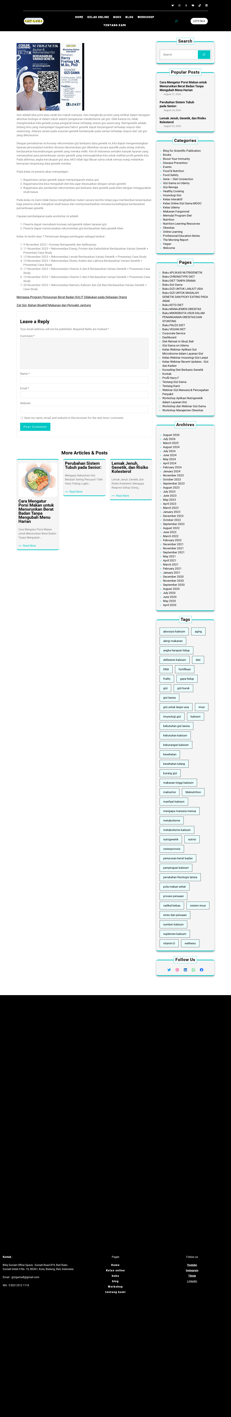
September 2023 (174, 483)
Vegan (167, 244)
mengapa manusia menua (179, 811)
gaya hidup (187, 678)
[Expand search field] (176, 21)
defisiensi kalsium (174, 660)
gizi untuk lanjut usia (176, 707)
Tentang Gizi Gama (174, 382)
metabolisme (171, 820)
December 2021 (173, 544)
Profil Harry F (170, 378)
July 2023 (169, 491)
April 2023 (169, 503)
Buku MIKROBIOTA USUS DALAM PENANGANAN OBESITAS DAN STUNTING (183, 317)
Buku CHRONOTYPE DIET (178, 276)
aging (198, 631)
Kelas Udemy (171, 207)
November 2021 (173, 548)
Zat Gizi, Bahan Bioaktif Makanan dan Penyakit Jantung (54, 305)
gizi (165, 688)
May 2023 (169, 499)
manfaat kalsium (173, 801)
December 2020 (173, 576)
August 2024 (171, 447)
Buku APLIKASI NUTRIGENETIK (182, 272)
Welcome (169, 248)
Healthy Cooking (173, 191)
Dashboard (169, 337)
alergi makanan (173, 641)
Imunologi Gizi (172, 195)
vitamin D (169, 943)
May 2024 (169, 459)
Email (24, 388)
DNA (166, 669)
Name (25, 373)
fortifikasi (185, 669)
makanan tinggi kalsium (178, 782)
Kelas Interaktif (172, 199)
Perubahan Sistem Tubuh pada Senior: (177, 104)
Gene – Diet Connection (178, 179)
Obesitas (169, 227)
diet (198, 660)
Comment (27, 336)
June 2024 (170, 455)
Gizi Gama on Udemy (176, 183)
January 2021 (171, 572)
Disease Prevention (175, 163)
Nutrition (168, 219)
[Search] (204, 54)
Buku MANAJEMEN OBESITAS (181, 309)
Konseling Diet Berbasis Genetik (182, 369)
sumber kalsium (173, 924)
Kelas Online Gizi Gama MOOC (182, 203)
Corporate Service (173, 333)
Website (25, 403)
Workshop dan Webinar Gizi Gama (184, 406)
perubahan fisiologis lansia (180, 877)
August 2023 (171, 487)
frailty (166, 678)
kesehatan (169, 754)
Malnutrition (193, 792)
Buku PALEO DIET (173, 325)
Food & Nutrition (173, 171)
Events (167, 167)
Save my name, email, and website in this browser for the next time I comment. (74, 418)
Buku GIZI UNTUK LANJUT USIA (182, 288)
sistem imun (198, 905)
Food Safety (170, 175)
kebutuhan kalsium (175, 735)
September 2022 (174, 524)
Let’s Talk (199, 21)
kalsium (196, 716)
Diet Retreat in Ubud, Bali (178, 341)
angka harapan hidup (176, 650)
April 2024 (169, 463)
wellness (190, 943)
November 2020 (173, 580)
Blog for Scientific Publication (182, 150)
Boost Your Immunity (176, 158)
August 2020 (171, 588)
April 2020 (169, 605)
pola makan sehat (174, 886)
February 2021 (172, 568)
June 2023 (170, 495)
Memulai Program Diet (177, 215)
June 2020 (170, 597)
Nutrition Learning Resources (181, 223)
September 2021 (174, 552)
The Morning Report (175, 239)
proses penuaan (173, 896)
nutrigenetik (170, 839)
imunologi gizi (172, 716)
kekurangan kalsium (176, 745)
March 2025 (171, 443)
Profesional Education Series (181, 235)
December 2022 (173, 516)
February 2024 (172, 467)
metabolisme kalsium (177, 830)
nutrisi (192, 839)
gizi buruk (183, 688)
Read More (30, 546)
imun (202, 707)
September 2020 (174, 584)
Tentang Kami (171, 386)
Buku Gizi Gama (172, 284)
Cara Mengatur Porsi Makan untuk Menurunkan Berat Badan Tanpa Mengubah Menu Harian (183, 86)
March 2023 (171, 507)
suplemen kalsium (174, 934)
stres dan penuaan (175, 915)
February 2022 (172, 540)
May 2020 (169, 601)
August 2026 (171, 435)
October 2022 (172, 520)
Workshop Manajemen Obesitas (182, 410)
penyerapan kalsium (176, 867)
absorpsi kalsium (174, 631)
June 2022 (170, 532)
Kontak (166, 373)
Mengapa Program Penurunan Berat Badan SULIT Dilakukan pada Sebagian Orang (72, 297)
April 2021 (169, 560)
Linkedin (192, 1281)
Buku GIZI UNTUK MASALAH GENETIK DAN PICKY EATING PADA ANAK (185, 297)
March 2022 (171, 536)
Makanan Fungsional (176, 211)
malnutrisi (169, 792)
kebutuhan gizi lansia (176, 726)
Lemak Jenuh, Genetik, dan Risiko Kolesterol (183, 120)
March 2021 (171, 564)
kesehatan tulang (174, 763)
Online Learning (173, 231)
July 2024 (169, 451)
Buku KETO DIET (172, 305)
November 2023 (173, 475)
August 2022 (171, 528)
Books (167, 154)
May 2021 (169, 556)
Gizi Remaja (170, 187)
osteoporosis (171, 849)
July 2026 (169, 439)
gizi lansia (169, 697)
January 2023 (171, 512)
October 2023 (172, 479)
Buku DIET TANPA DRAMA (179, 280)
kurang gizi (170, 773)
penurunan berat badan (178, 858)
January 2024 (171, 471)
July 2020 (169, 593)
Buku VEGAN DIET (174, 329)
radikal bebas (171, 905)
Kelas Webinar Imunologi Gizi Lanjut (185, 357)
